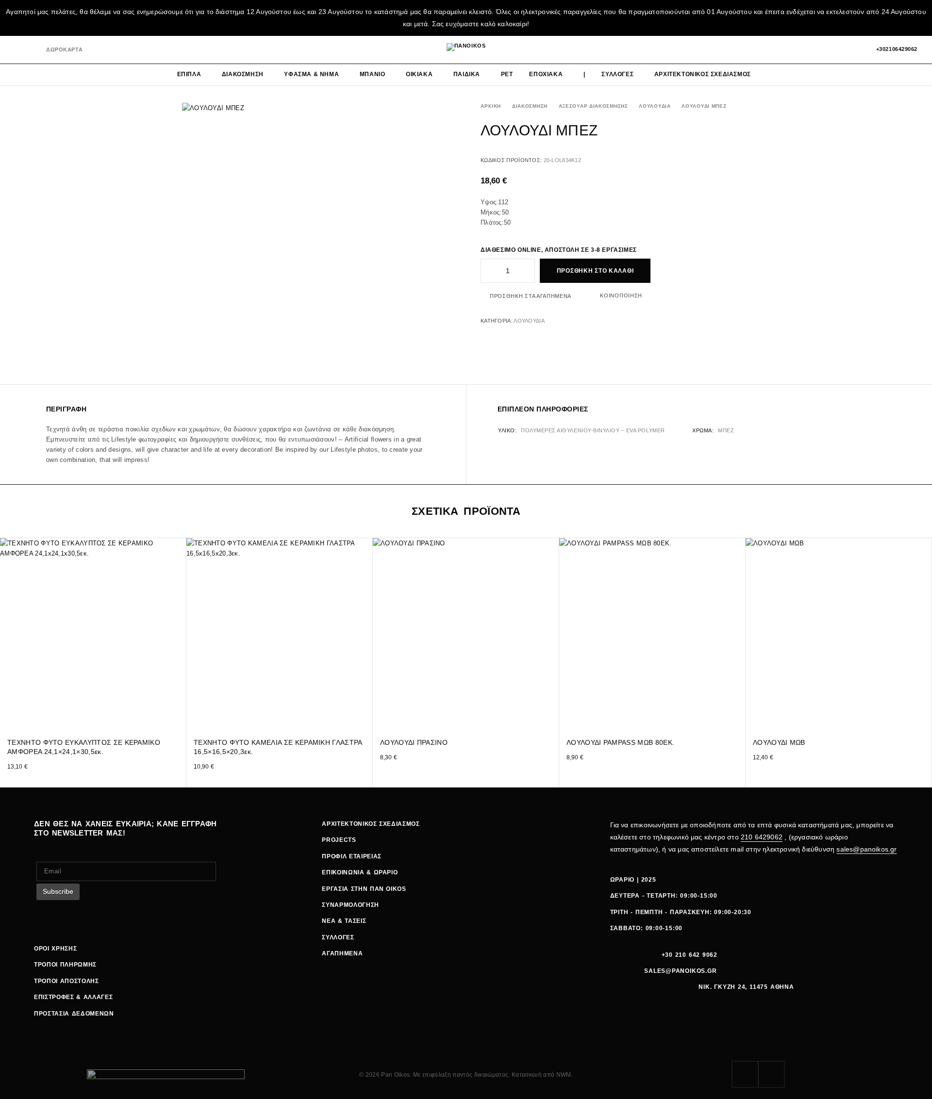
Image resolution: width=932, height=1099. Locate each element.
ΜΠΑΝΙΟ (372, 74)
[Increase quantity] (528, 270)
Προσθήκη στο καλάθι (595, 270)
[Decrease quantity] (487, 270)
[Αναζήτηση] (822, 49)
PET (507, 74)
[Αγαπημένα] (838, 49)
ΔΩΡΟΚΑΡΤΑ (64, 49)
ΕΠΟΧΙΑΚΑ (546, 74)
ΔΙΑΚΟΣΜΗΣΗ (243, 74)
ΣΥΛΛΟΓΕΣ (617, 74)
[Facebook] (18, 50)
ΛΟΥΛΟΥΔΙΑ (654, 106)
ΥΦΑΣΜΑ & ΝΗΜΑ (311, 74)
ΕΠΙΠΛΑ (189, 74)
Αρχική (491, 106)
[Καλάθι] (855, 49)
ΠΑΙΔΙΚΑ (466, 74)
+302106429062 (896, 49)
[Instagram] (34, 50)
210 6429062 (761, 837)
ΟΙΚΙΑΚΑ (419, 74)
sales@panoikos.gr (866, 849)
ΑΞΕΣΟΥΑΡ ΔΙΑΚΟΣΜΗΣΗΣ (593, 106)
